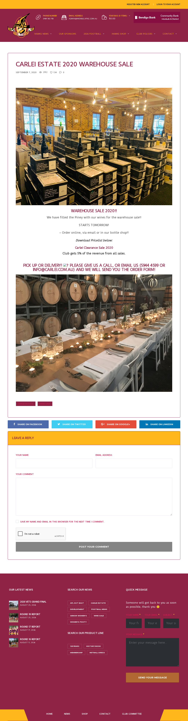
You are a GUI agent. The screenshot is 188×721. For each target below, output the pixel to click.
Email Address (103, 455)
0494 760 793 (48, 19)
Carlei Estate (25, 404)
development (77, 609)
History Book (93, 646)
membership (76, 653)
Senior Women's (78, 616)
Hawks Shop (119, 34)
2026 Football (92, 34)
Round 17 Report (30, 626)
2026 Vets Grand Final (33, 601)
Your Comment (25, 474)
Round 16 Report (30, 639)
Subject (168, 615)
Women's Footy (78, 622)
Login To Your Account (168, 4)
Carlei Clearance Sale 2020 (94, 247)
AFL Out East (77, 603)
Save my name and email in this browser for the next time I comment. (62, 521)
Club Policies (144, 34)
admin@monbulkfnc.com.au (83, 19)
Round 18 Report (30, 614)
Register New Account (138, 4)
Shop (85, 714)
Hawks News (41, 34)
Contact (168, 34)
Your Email (152, 615)
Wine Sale (45, 404)
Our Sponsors (67, 34)
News (67, 714)
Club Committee (132, 714)
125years (74, 646)
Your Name (22, 455)
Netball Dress (97, 653)
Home (49, 714)
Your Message (135, 634)
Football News (99, 609)
